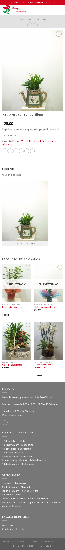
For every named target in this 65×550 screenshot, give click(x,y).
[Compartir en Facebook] (10, 150)
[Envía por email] (21, 150)
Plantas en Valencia (36, 20)
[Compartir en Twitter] (15, 150)
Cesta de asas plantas (12, 365)
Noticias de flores (52, 542)
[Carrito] (55, 9)
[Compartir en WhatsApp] (5, 150)
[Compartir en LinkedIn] (32, 150)
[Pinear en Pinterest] (26, 150)
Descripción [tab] (9, 169)
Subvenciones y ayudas (15, 542)
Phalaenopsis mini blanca (45, 307)
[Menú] (61, 9)
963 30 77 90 (50, 2)
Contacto (34, 542)
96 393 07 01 (27, 2)
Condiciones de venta (13, 528)
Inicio (21, 20)
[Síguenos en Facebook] (5, 422)
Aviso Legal (8, 525)
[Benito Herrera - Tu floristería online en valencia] (14, 10)
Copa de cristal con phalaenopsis (42, 366)
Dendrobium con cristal (12, 307)
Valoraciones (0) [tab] (11, 175)
